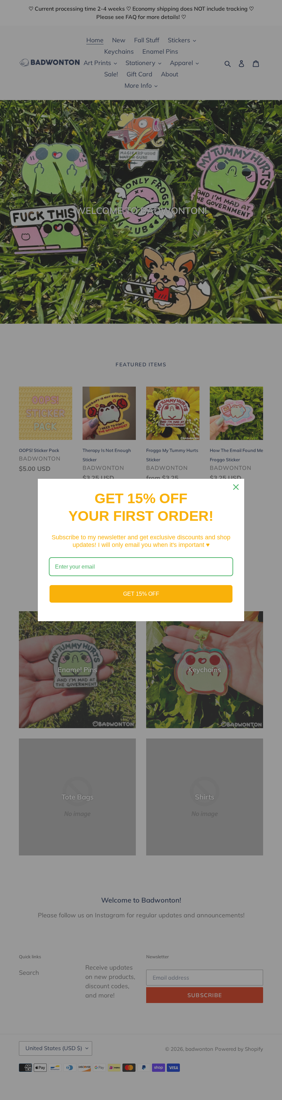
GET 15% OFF (141, 594)
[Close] (236, 487)
